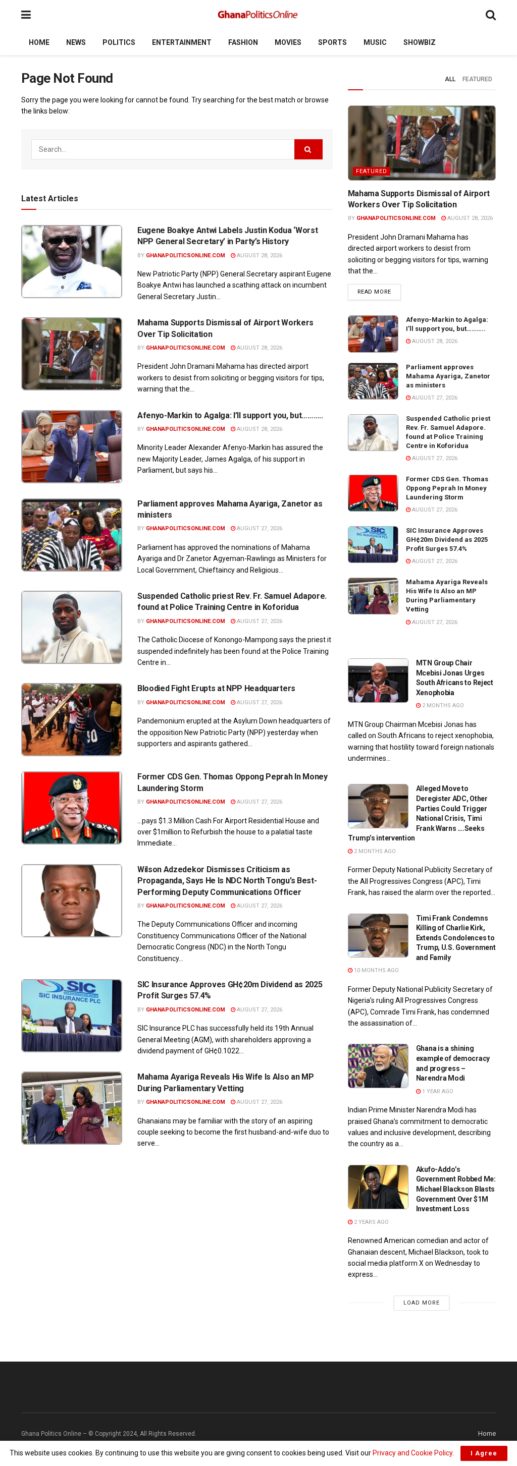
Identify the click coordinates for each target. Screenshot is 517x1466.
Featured (477, 79)
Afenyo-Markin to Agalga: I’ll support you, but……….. (230, 415)
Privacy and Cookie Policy (412, 1453)
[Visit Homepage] (258, 15)
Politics (118, 42)
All (450, 79)
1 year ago (437, 1091)
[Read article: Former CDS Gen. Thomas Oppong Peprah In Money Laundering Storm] (71, 807)
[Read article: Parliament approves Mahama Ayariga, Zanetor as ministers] (71, 535)
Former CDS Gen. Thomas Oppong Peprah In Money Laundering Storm (447, 488)
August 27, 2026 (258, 528)
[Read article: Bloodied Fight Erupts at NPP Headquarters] (71, 719)
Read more (379, 291)
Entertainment (182, 42)
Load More (421, 1303)
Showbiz (419, 42)
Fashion (243, 42)
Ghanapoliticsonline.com (185, 255)
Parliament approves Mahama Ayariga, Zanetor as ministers (448, 376)
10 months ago (375, 970)
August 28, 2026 (258, 255)
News (76, 42)
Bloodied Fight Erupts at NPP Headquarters (216, 688)
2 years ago (370, 1222)
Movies (288, 42)
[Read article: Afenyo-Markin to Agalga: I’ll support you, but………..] (71, 446)
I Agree (484, 1453)
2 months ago (442, 705)
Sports (332, 42)
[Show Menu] (26, 15)
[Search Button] (491, 15)
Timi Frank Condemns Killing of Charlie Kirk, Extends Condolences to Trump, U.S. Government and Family (456, 938)
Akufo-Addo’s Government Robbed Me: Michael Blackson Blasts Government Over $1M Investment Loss (456, 1189)
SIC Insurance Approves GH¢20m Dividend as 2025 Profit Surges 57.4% (447, 539)
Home (39, 42)
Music (375, 42)
